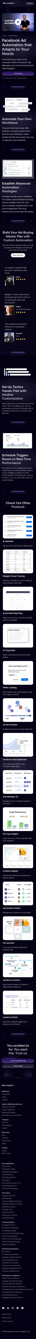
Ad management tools (9, 1186)
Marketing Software (8, 1207)
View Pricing (18, 1066)
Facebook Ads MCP (8, 1107)
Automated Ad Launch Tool (11, 1183)
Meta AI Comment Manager (11, 1242)
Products (4, 35)
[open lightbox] (18, 22)
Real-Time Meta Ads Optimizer (12, 1284)
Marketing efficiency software (12, 1204)
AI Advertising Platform (10, 1295)
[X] (13, 1308)
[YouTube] (3, 1308)
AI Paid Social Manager (9, 1236)
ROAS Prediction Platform (10, 1278)
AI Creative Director (8, 1225)
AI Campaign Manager (9, 1230)
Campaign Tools (7, 1209)
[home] (8, 3)
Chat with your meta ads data (12, 1115)
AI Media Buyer (7, 1198)
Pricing (4, 1150)
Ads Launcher (6, 1166)
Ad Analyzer (6, 1180)
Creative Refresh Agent (10, 1172)
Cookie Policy (6, 1314)
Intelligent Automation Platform (12, 1297)
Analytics (5, 1100)
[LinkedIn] (8, 1308)
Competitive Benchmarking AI (11, 1292)
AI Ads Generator (7, 1174)
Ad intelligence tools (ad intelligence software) (17, 1289)
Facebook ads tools (8, 1196)
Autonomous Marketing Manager (13, 1233)
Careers (4, 1128)
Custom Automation (12, 35)
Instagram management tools (11, 1268)
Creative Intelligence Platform (12, 1201)
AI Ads (4, 1097)
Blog (3, 1135)
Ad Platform (6, 1251)
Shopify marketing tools (10, 1260)
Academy (5, 1138)
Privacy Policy (6, 1318)
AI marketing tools (8, 1218)
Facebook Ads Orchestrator (11, 1265)
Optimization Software (9, 1215)
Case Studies (6, 1141)
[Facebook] (17, 1308)
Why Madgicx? (7, 1125)
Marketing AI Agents (9, 1244)
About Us (5, 1122)
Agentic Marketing (8, 1110)
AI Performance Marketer (10, 1228)
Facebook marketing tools (10, 1271)
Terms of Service (7, 1321)
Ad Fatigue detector (9, 1177)
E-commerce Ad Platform (10, 1254)
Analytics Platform (8, 1212)
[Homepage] (18, 1085)
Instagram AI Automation (10, 1263)
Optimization (6, 1094)
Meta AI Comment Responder (11, 1239)
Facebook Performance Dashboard (13, 1286)
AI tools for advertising (9, 1188)
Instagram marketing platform (12, 1257)
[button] (29, 3)
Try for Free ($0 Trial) (18, 1061)
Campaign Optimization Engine (12, 1281)
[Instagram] (22, 1308)
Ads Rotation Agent (8, 1169)
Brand (4, 1143)
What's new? (6, 1153)
